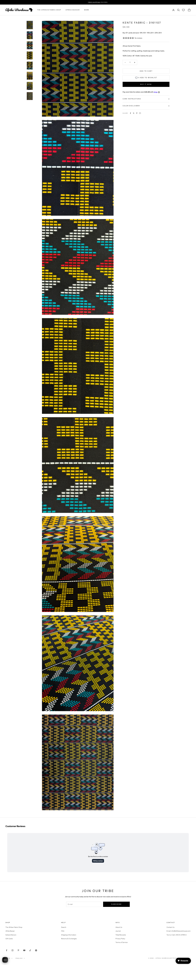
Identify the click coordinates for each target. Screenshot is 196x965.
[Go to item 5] (30, 65)
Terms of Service (121, 942)
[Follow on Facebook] (6, 950)
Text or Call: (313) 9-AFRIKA (177, 935)
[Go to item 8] (30, 96)
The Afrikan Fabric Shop (13, 927)
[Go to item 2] (30, 35)
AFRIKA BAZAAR (73, 10)
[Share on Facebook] (130, 113)
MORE (86, 10)
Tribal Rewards (120, 935)
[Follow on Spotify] (36, 950)
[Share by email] (140, 113)
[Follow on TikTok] (30, 950)
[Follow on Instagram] (12, 950)
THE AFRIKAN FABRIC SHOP (49, 10)
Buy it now (146, 84)
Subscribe (116, 904)
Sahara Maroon (10, 935)
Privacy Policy (120, 939)
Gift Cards (9, 939)
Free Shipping (94, 2)
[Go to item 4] (30, 55)
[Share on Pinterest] (137, 113)
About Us (118, 927)
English (19, 958)
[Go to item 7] (30, 86)
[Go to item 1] (30, 25)
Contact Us (170, 927)
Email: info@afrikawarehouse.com (179, 931)
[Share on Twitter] (134, 113)
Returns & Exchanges (69, 939)
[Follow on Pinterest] (18, 950)
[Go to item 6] (30, 76)
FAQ (62, 931)
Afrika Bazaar (10, 931)
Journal (118, 931)
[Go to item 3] (30, 45)
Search (63, 927)
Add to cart (146, 71)
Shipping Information (68, 935)
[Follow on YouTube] (24, 950)
